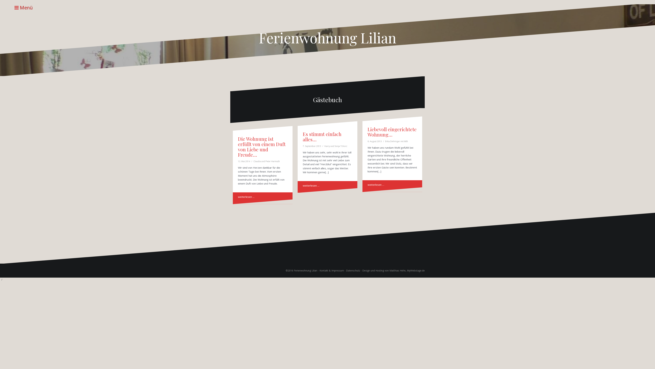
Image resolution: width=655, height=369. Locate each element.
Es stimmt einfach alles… (322, 136)
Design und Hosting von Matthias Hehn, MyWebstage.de (393, 270)
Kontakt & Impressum (331, 270)
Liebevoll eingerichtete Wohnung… (392, 132)
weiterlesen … (246, 197)
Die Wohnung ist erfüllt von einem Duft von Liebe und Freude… (262, 147)
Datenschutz (353, 270)
